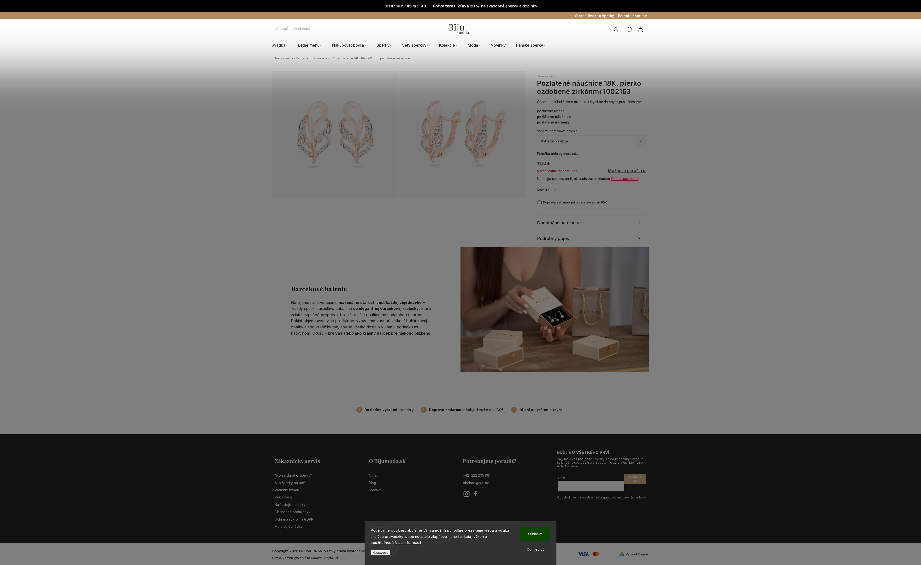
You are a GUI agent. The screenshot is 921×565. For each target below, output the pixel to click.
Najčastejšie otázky (290, 505)
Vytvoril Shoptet (637, 554)
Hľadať (276, 29)
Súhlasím (535, 534)
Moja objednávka (288, 526)
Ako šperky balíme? (290, 483)
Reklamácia (284, 497)
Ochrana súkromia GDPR (294, 519)
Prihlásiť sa (635, 479)
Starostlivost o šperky (594, 16)
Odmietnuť (535, 549)
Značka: (546, 76)
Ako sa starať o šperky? (293, 475)
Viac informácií (408, 542)
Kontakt (375, 490)
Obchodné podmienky (292, 512)
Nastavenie (380, 552)
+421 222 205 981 (476, 475)
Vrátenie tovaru (287, 490)
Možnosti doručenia (627, 170)
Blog (372, 483)
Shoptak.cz (331, 558)
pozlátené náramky (553, 122)
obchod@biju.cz (476, 483)
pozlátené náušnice (554, 117)
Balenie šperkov (632, 16)
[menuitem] (282, 45)
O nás (373, 475)
